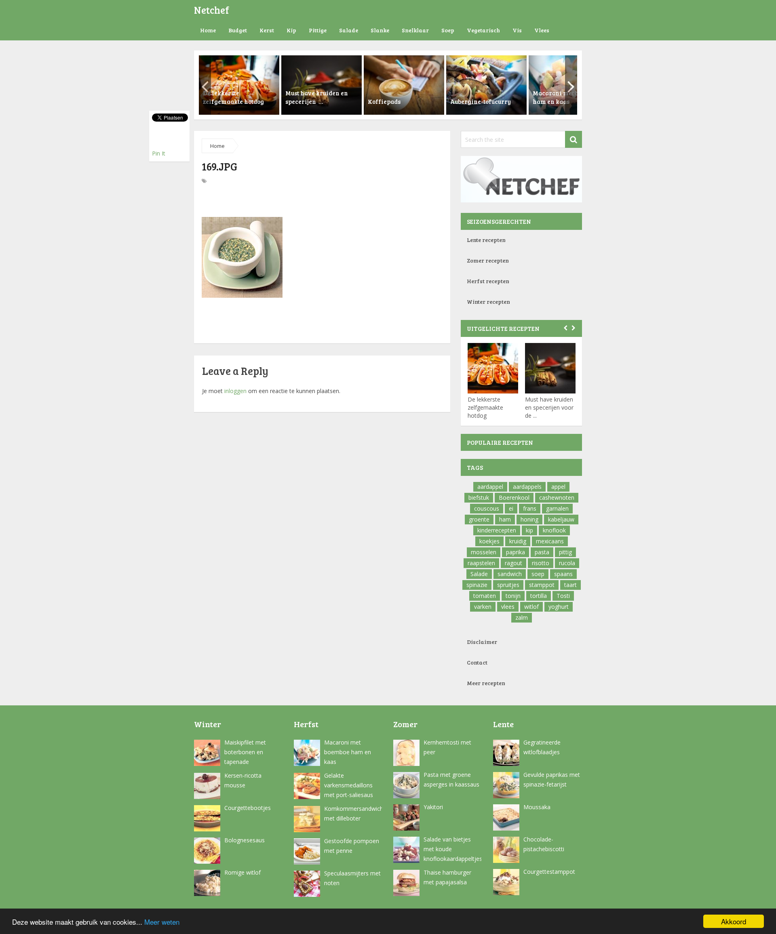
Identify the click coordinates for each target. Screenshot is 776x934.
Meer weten (161, 922)
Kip (291, 30)
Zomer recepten (488, 260)
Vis (517, 30)
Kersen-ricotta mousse (242, 780)
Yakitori (433, 807)
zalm (521, 617)
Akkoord (733, 921)
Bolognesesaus (244, 840)
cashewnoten (556, 497)
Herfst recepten (488, 281)
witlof (531, 606)
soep (537, 574)
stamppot (542, 585)
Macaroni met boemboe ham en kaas (347, 752)
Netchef (211, 10)
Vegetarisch (483, 30)
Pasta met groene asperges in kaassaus (451, 779)
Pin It (158, 153)
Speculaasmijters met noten (352, 878)
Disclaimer (482, 642)
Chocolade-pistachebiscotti (543, 844)
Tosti (563, 596)
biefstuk (478, 497)
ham (505, 519)
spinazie (476, 585)
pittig (565, 552)
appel (558, 486)
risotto (540, 563)
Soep (447, 30)
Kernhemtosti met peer (447, 747)
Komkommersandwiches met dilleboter (353, 813)
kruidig (517, 541)
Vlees (541, 30)
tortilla (538, 596)
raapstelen (481, 563)
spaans (563, 574)
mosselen (483, 552)
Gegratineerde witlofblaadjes (542, 747)
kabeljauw (561, 519)
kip (529, 530)
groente (479, 519)
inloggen (235, 391)
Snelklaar (415, 30)
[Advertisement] (322, 202)
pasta (542, 552)
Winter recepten (488, 301)
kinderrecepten (496, 530)
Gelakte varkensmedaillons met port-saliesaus (348, 785)
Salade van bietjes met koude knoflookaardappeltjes (452, 848)
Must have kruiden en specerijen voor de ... (549, 407)
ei (511, 508)
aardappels (527, 486)
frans (529, 508)
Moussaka (536, 807)
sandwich (510, 574)
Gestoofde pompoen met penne (351, 845)
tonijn (513, 596)
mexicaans (550, 541)
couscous (486, 508)
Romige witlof (242, 872)
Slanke (380, 30)
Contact (477, 662)
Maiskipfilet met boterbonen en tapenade (245, 752)
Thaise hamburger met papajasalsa (447, 877)
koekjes (489, 541)
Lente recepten (486, 240)
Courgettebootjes (247, 808)
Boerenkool (514, 497)
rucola (567, 563)
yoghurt (558, 606)
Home (208, 30)
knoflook (554, 530)
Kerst (266, 30)
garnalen (557, 508)
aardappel (490, 486)
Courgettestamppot (549, 871)
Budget (237, 30)
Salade (348, 30)
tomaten (484, 596)
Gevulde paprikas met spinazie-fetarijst (551, 779)
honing (529, 519)
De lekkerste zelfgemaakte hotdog (485, 407)
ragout (513, 563)
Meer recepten (486, 683)
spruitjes (508, 585)
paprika (515, 552)
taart (570, 585)
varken (482, 606)
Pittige (318, 30)
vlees (508, 606)
